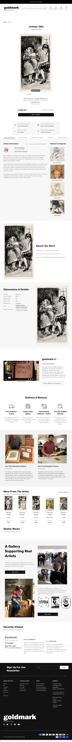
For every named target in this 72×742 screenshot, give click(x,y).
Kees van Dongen (36, 29)
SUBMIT (64, 667)
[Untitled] (8, 503)
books (5, 688)
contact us (22, 688)
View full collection (63, 492)
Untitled (8, 517)
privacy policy (39, 685)
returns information (41, 690)
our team (22, 687)
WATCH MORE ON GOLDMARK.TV (53, 383)
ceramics (6, 687)
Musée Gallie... (49, 517)
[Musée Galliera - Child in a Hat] (50, 504)
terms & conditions (41, 687)
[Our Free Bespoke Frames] (52, 449)
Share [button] (29, 94)
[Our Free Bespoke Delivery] (19, 449)
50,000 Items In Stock (36, 1)
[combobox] (33, 8)
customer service (24, 683)
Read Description (35, 102)
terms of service (40, 683)
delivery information (41, 688)
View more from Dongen (21, 151)
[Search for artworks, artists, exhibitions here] (44, 8)
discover (6, 695)
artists (5, 683)
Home (5, 22)
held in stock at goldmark (47, 125)
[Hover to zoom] (36, 62)
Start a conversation (23, 125)
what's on (6, 690)
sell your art (23, 690)
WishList (56, 8)
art (4, 685)
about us (6, 692)
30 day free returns (46, 132)
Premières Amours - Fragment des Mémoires (35, 98)
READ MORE (15, 572)
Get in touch (21, 132)
